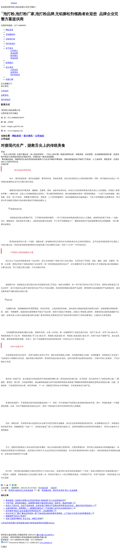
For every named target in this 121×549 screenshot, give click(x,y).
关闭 (54, 488)
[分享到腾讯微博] (10, 485)
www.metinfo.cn (46, 543)
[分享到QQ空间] (5, 485)
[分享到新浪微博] (7, 485)
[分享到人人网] (13, 485)
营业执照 (14, 58)
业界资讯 (14, 72)
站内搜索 (44, 523)
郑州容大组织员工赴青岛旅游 (21, 490)
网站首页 (16, 136)
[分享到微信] (16, 485)
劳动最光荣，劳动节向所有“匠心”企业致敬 (59, 490)
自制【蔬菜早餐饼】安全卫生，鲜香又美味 (24, 519)
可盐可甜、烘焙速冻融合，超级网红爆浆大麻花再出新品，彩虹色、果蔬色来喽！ (40, 503)
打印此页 (43, 488)
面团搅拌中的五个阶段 (15, 516)
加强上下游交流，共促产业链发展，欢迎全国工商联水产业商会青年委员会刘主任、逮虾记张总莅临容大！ (50, 506)
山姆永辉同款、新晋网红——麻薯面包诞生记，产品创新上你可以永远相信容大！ (40, 508)
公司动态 (14, 70)
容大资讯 (28, 136)
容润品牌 (14, 53)
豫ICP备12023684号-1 (45, 535)
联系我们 (14, 56)
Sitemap (14, 3)
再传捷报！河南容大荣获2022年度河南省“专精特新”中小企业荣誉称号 (35, 500)
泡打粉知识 (15, 75)
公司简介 (14, 51)
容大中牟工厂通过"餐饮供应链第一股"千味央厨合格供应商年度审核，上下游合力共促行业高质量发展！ (49, 513)
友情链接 (20, 523)
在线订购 (28, 523)
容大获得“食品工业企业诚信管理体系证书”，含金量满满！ (30, 511)
